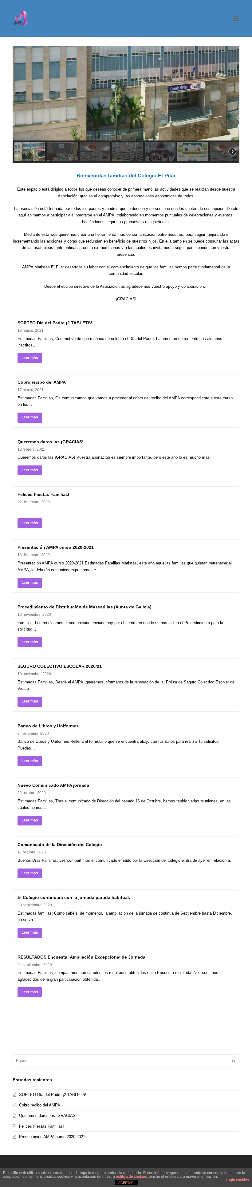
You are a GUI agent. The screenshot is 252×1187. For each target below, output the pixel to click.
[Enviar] (233, 1061)
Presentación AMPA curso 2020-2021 (56, 547)
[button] (29, 151)
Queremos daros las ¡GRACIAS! (51, 441)
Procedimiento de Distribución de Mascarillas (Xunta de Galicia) (85, 606)
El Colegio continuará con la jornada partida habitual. (74, 897)
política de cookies (131, 1176)
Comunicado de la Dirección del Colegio (60, 844)
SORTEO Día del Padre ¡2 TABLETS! (55, 322)
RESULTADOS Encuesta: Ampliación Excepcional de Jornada (81, 957)
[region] (126, 104)
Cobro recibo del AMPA (42, 382)
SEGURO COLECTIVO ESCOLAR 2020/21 (60, 666)
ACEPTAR (126, 1183)
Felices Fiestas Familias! (43, 494)
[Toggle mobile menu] (236, 18)
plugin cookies (237, 1180)
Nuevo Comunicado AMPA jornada (53, 785)
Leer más (30, 358)
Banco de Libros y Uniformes (48, 725)
